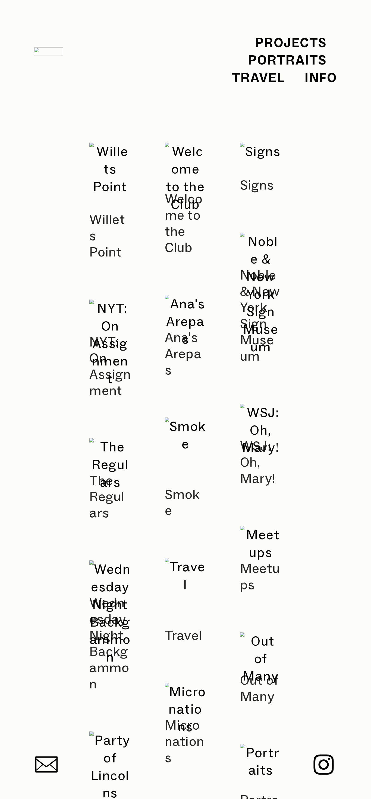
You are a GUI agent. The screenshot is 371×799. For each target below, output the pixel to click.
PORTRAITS (287, 60)
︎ (47, 765)
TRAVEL (258, 77)
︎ (324, 765)
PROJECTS (291, 42)
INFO (321, 77)
